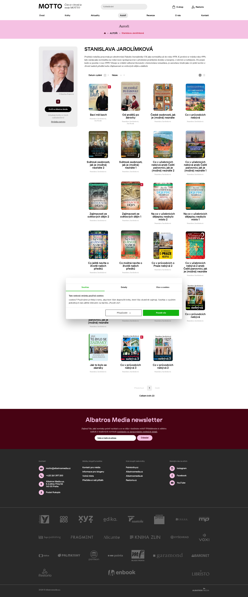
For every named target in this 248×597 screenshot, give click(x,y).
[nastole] (135, 519)
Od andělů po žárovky (130, 116)
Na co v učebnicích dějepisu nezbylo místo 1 (195, 216)
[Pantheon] (94, 555)
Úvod (41, 15)
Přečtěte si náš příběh (92, 480)
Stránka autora (58, 121)
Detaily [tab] (124, 287)
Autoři (123, 15)
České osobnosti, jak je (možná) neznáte (163, 116)
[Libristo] (200, 572)
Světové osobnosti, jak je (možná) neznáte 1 (130, 165)
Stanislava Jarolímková (98, 118)
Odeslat (145, 438)
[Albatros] (44, 519)
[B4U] (49, 537)
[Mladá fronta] (138, 555)
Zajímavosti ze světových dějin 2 (98, 215)
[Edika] (110, 519)
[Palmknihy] (69, 555)
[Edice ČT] (44, 555)
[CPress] (181, 519)
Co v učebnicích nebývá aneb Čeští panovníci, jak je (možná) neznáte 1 (195, 166)
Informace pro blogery (93, 471)
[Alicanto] (111, 537)
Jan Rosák (98, 120)
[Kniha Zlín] (145, 537)
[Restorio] (45, 572)
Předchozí (139, 388)
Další (157, 388)
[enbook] (121, 572)
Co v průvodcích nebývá (195, 116)
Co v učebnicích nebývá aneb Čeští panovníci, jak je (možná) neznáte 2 (163, 166)
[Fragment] (82, 537)
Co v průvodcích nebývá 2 (163, 366)
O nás (178, 15)
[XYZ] (86, 519)
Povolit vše (161, 313)
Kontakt (205, 15)
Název (115, 75)
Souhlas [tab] (85, 287)
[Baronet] (200, 555)
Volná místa (88, 476)
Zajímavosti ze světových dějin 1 (130, 215)
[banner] (50, 6)
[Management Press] (204, 519)
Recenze (151, 15)
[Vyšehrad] (180, 537)
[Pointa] (115, 555)
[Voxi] (204, 537)
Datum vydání (95, 75)
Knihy (67, 15)
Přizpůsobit (122, 313)
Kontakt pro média (91, 467)
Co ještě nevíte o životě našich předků (98, 266)
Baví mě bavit (98, 114)
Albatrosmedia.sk (134, 476)
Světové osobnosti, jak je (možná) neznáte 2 (98, 165)
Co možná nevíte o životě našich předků (130, 266)
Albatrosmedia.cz (134, 471)
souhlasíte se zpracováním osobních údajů (137, 431)
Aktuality (95, 15)
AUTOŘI (114, 33)
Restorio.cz (131, 480)
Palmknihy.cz (132, 467)
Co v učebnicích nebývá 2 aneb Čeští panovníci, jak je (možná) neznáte (195, 267)
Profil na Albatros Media (58, 109)
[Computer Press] (159, 519)
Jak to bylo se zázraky (98, 366)
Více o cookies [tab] (162, 287)
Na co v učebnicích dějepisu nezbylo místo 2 (163, 216)
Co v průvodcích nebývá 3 (130, 366)
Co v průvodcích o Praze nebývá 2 (163, 264)
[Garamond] (168, 555)
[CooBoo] (64, 519)
